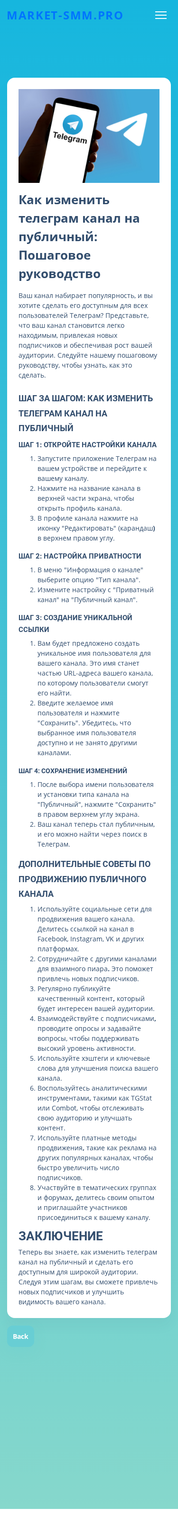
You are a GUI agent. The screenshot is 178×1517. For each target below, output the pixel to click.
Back (20, 1336)
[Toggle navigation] (160, 15)
